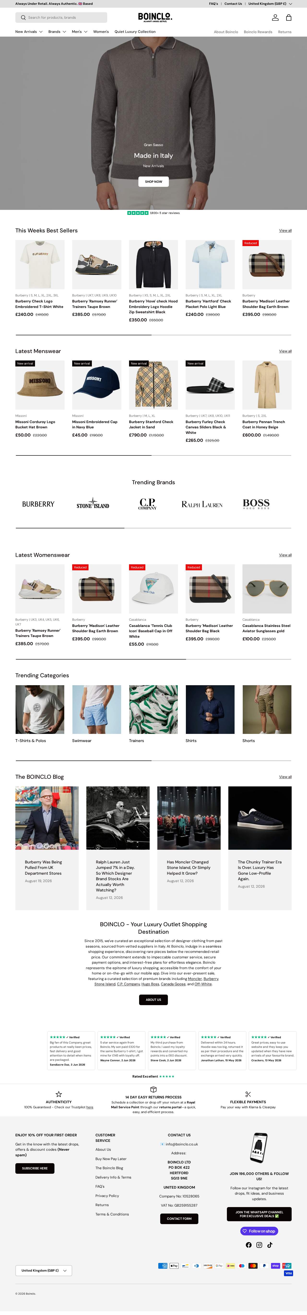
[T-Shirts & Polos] (40, 709)
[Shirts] (210, 709)
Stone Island (104, 984)
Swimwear (81, 740)
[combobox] (61, 17)
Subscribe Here (35, 1168)
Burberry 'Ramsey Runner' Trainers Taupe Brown (94, 304)
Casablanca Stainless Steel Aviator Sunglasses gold (266, 628)
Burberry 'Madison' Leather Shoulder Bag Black (209, 628)
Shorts (248, 740)
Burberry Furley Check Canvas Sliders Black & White (206, 427)
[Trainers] (153, 709)
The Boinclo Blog (109, 1168)
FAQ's (213, 4)
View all (285, 230)
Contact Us (233, 4)
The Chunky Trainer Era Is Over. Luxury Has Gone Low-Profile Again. (260, 870)
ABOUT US (153, 1000)
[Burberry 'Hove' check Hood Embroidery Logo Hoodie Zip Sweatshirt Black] (153, 264)
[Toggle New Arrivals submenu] (41, 32)
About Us (103, 1149)
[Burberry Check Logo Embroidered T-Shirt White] (40, 264)
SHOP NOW (153, 182)
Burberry (211, 978)
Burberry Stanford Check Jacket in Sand (151, 424)
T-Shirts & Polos (30, 740)
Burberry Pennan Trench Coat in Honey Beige (263, 424)
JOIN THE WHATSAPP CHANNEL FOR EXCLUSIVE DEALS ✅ (259, 1214)
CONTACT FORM (179, 1219)
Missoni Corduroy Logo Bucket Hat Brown (35, 424)
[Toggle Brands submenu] (64, 32)
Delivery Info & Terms (113, 1177)
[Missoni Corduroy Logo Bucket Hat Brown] (40, 385)
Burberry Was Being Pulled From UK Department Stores (43, 867)
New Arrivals (26, 31)
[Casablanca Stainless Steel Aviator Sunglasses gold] (267, 588)
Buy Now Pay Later (111, 1158)
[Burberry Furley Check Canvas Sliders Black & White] (210, 385)
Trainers (136, 740)
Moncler (195, 978)
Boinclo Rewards (258, 31)
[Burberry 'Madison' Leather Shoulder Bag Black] (210, 588)
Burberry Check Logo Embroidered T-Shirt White (39, 304)
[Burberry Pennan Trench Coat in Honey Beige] (267, 385)
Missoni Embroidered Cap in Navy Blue (95, 424)
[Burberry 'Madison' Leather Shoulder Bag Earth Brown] (267, 264)
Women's (101, 31)
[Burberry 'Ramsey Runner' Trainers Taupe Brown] (96, 264)
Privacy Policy (107, 1195)
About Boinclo (226, 31)
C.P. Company (128, 984)
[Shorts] (267, 709)
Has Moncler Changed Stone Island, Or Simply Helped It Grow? (189, 867)
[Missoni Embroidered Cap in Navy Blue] (96, 385)
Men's (77, 31)
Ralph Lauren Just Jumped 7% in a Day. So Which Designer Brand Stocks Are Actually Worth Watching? (115, 876)
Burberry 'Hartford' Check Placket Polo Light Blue (208, 304)
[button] (288, 17)
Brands (54, 31)
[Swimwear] (96, 709)
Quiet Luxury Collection (135, 31)
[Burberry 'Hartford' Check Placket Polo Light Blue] (210, 264)
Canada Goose (173, 984)
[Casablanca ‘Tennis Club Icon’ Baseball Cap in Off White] (153, 588)
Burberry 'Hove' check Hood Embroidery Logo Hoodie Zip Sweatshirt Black (153, 306)
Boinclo (30, 1293)
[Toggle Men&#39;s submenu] (86, 32)
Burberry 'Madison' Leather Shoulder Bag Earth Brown (266, 304)
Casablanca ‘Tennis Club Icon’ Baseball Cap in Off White (150, 631)
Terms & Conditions (112, 1214)
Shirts (191, 740)
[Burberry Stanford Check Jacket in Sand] (153, 385)
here (89, 1107)
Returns (285, 31)
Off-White (203, 984)
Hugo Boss (150, 984)
